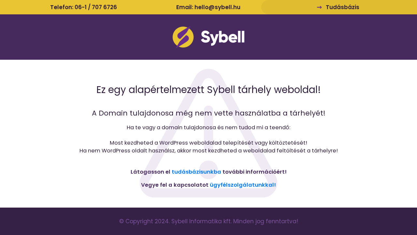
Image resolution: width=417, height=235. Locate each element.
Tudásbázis (342, 7)
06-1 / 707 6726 (96, 7)
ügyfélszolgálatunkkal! (243, 185)
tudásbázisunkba (196, 172)
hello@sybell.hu (217, 7)
